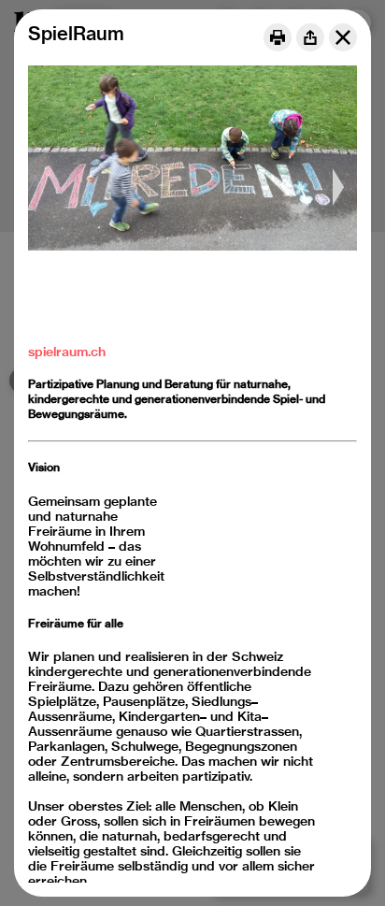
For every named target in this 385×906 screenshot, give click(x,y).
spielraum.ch (67, 351)
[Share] (310, 37)
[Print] (278, 37)
